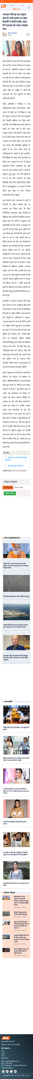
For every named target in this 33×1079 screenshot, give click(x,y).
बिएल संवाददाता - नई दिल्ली (20, 907)
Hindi (2, 1056)
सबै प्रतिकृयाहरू (8, 487)
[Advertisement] (16, 518)
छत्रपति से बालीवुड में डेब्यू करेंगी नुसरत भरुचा (14, 822)
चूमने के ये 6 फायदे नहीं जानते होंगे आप (16, 459)
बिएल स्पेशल (9, 893)
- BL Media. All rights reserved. (22, 1076)
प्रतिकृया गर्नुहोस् (18, 487)
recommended (12, 538)
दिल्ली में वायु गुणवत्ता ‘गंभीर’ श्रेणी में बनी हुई (16, 596)
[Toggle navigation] (29, 7)
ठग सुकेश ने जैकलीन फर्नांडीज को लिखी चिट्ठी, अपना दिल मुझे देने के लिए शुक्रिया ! (15, 853)
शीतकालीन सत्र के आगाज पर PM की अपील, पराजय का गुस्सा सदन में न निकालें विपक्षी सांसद (15, 565)
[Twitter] (7, 1071)
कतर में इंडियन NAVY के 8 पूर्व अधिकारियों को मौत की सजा (21, 951)
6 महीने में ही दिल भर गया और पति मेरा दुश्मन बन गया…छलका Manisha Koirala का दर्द (16, 791)
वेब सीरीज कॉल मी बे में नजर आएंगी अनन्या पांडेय (16, 884)
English (3, 1054)
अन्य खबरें (8, 701)
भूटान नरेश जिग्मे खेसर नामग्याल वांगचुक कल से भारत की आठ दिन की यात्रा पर (21, 924)
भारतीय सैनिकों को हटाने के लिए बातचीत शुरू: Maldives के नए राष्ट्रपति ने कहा (15, 626)
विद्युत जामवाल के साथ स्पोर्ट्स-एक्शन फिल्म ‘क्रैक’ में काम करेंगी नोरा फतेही (16, 759)
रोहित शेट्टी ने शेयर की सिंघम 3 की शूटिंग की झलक (16, 728)
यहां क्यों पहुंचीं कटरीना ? (16, 466)
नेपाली (2, 1052)
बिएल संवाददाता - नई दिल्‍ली (20, 944)
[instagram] (11, 1071)
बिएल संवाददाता (12, 33)
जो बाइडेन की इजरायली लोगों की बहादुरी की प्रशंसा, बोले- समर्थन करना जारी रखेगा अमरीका (15, 657)
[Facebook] (3, 1071)
